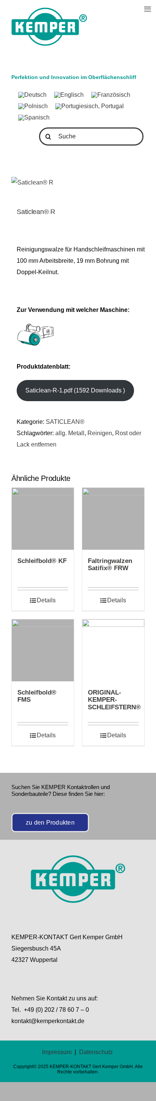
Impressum (57, 1052)
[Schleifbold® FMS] (43, 650)
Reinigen (99, 433)
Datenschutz (96, 1052)
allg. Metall (69, 433)
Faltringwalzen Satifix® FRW (110, 564)
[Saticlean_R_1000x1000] (78, 182)
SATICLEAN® (65, 422)
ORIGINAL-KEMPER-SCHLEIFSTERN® (114, 700)
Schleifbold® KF (42, 560)
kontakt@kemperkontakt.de (47, 1021)
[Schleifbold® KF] (43, 519)
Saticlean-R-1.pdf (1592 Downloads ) (75, 390)
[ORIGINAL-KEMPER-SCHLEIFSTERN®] (113, 650)
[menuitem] (32, 95)
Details (46, 600)
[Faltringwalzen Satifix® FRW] (113, 519)
